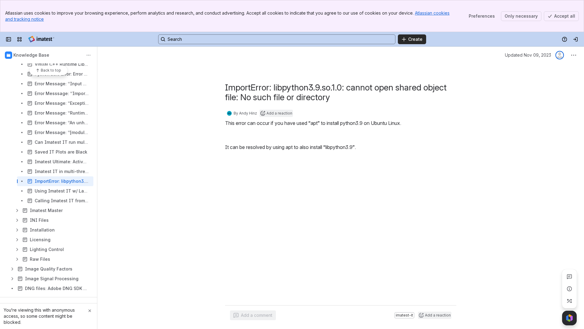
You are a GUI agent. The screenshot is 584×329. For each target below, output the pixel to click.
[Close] (89, 310)
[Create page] (569, 301)
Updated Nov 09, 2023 (528, 55)
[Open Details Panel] (569, 289)
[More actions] (88, 55)
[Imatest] (41, 39)
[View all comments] (569, 276)
